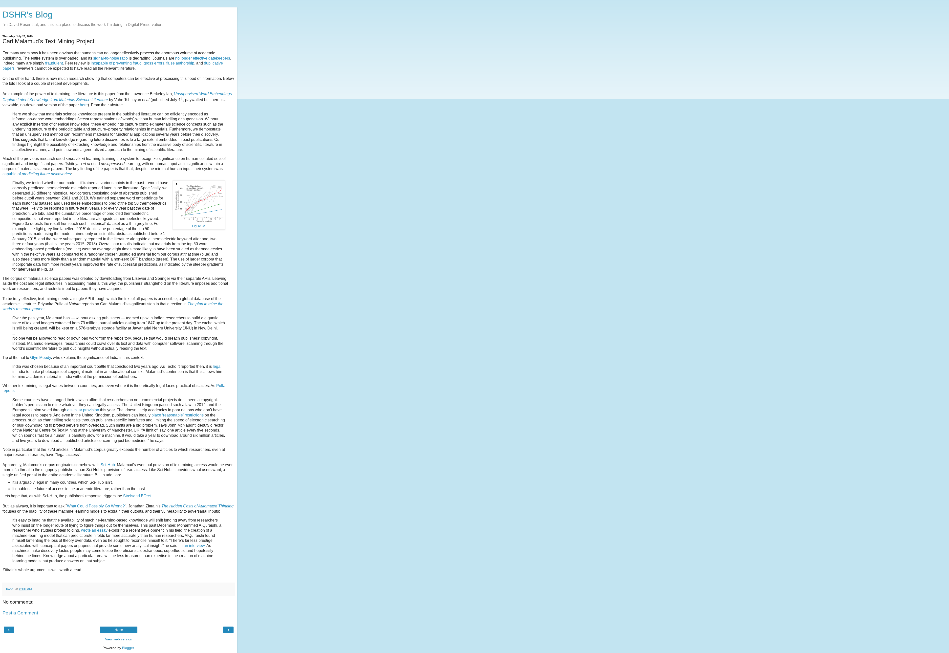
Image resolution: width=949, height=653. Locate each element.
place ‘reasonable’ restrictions (177, 415)
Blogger (128, 648)
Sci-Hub (108, 465)
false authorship (180, 63)
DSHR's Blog (27, 14)
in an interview (192, 546)
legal (217, 366)
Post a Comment (20, 612)
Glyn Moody (40, 357)
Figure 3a (198, 226)
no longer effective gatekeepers (202, 58)
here (84, 105)
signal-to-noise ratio (110, 58)
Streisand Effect (137, 496)
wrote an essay (94, 530)
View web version (118, 639)
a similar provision (83, 410)
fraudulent (54, 63)
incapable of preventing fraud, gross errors (127, 63)
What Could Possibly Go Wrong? (96, 506)
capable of (36, 174)
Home (119, 629)
